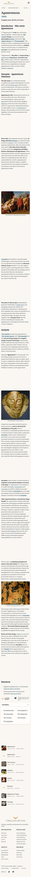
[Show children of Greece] (29, 8)
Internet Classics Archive (12, 689)
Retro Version (4, 859)
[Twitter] (9, 871)
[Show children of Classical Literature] (19, 8)
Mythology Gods (20, 841)
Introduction (4, 850)
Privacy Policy (5, 868)
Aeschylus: (5, 705)
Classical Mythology (21, 835)
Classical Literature (13, 8)
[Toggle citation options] (15, 698)
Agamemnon (5, 57)
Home (3, 8)
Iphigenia (10, 68)
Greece (26, 8)
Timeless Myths (20, 850)
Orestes (15, 322)
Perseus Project (16, 693)
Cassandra (4, 307)
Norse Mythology (20, 833)
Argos (19, 609)
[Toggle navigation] (28, 3)
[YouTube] (13, 871)
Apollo (11, 143)
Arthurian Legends (21, 839)
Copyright (19, 866)
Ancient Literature (7, 698)
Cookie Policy (15, 868)
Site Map (3, 841)
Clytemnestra (18, 487)
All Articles (4, 837)
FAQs (2, 857)
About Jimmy (4, 852)
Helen (12, 487)
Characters (4, 835)
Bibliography (4, 854)
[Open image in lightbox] (15, 202)
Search (3, 839)
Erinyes (14, 503)
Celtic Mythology (20, 837)
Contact (24, 868)
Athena (13, 531)
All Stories (3, 833)
